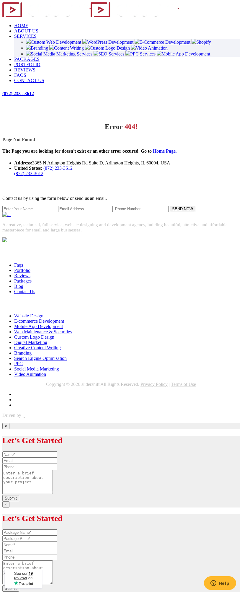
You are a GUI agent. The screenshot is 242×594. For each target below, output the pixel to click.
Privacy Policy (154, 384)
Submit (11, 498)
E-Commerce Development (164, 42)
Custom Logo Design (110, 47)
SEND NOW (182, 209)
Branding (39, 47)
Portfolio (22, 270)
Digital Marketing (30, 342)
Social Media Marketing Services (61, 53)
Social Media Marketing (36, 368)
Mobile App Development (185, 53)
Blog (18, 286)
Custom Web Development (56, 42)
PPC (18, 363)
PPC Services (143, 53)
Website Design (28, 315)
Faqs (18, 264)
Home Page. (165, 151)
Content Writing (69, 47)
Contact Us (24, 291)
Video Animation (152, 47)
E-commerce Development (39, 321)
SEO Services (111, 53)
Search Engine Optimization (40, 358)
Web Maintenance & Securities (43, 331)
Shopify (203, 42)
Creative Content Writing (37, 347)
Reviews (22, 275)
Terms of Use (183, 384)
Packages (23, 280)
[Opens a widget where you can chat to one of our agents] (220, 583)
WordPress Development (110, 42)
